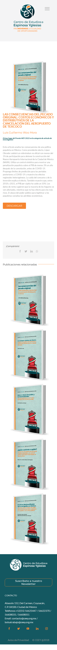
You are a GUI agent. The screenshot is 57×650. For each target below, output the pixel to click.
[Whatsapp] (37, 251)
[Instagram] (46, 628)
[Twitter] (26, 251)
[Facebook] (20, 251)
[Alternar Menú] (47, 8)
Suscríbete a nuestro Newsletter (28, 582)
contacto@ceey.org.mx (24, 618)
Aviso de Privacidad (18, 639)
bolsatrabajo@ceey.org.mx (19, 622)
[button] (14, 206)
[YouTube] (28, 628)
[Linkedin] (31, 251)
